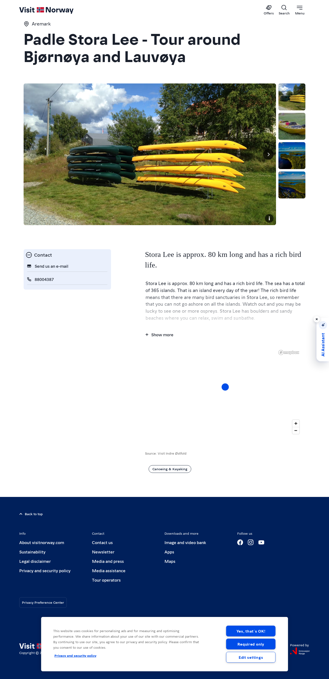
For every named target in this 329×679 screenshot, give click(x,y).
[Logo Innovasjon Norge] (300, 651)
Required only (250, 644)
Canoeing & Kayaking (169, 469)
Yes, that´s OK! (251, 631)
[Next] (268, 154)
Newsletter (103, 551)
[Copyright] (269, 218)
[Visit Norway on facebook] (240, 542)
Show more (162, 334)
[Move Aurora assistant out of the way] (317, 319)
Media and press (108, 561)
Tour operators (106, 580)
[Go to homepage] (54, 10)
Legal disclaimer (35, 561)
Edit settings (251, 657)
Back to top (34, 514)
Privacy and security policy (45, 570)
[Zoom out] (295, 430)
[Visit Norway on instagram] (251, 542)
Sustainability (32, 551)
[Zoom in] (295, 423)
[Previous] (31, 154)
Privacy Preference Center (43, 602)
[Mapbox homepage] (288, 352)
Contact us (102, 542)
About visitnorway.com (41, 542)
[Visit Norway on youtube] (261, 542)
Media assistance (108, 570)
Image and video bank (185, 542)
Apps (169, 551)
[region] (164, 644)
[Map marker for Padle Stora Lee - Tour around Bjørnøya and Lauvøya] (225, 387)
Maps (169, 561)
